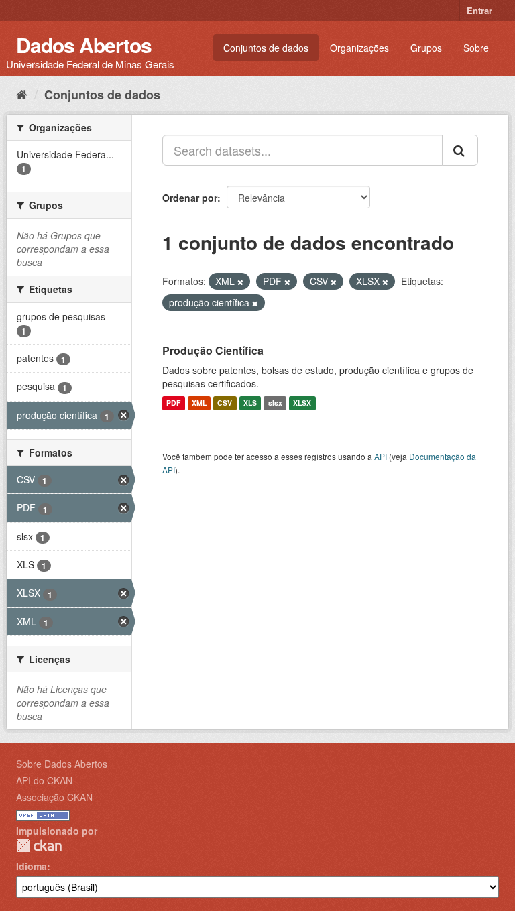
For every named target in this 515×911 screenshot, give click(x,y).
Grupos (426, 47)
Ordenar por (189, 197)
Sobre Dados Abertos (61, 763)
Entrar (479, 10)
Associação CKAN (54, 797)
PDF (173, 403)
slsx (275, 403)
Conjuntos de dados (265, 47)
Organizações (359, 47)
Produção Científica (213, 350)
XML (199, 403)
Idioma (31, 866)
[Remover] (240, 281)
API (380, 456)
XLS (250, 403)
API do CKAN (44, 780)
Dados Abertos (84, 44)
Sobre (476, 47)
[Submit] (460, 150)
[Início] (21, 94)
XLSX (302, 403)
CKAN (39, 846)
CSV (224, 403)
